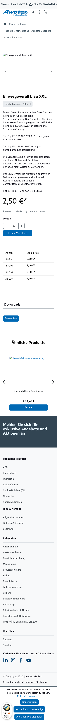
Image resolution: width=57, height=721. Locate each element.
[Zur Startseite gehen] (13, 13)
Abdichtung (8, 604)
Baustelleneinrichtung (14, 558)
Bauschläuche (10, 581)
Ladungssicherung (12, 587)
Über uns (7, 639)
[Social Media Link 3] (21, 660)
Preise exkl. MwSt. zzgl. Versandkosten (24, 211)
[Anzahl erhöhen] (21, 226)
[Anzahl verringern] (6, 226)
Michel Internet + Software (32, 682)
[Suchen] (33, 12)
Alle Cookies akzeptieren (29, 716)
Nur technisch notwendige (29, 709)
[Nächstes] (51, 71)
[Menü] (52, 12)
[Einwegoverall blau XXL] (28, 71)
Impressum (8, 478)
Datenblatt (11, 318)
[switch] (6, 716)
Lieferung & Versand (13, 523)
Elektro (6, 575)
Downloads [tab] (12, 304)
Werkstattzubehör (12, 552)
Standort (7, 645)
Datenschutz (9, 473)
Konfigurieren (29, 702)
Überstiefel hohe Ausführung (28, 391)
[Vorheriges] (5, 71)
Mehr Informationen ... (28, 696)
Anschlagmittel (10, 546)
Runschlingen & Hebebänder (17, 616)
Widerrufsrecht (10, 484)
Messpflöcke (9, 564)
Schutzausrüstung (12, 569)
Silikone (7, 593)
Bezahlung (8, 529)
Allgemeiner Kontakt (13, 517)
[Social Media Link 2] (13, 660)
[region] (28, 71)
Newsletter (8, 496)
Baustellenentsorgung (14, 598)
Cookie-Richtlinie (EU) (14, 490)
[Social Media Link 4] (28, 660)
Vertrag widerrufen (12, 502)
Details (28, 407)
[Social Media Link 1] (5, 660)
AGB (5, 467)
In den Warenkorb (17, 233)
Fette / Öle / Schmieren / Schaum (20, 621)
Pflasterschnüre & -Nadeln (16, 610)
